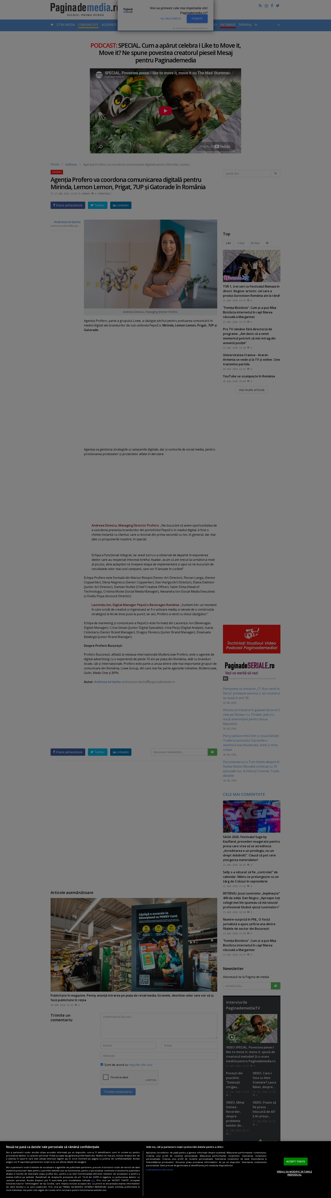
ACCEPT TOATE (295, 1161)
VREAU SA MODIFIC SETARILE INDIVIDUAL (294, 1173)
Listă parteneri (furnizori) (159, 1169)
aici (93, 1180)
